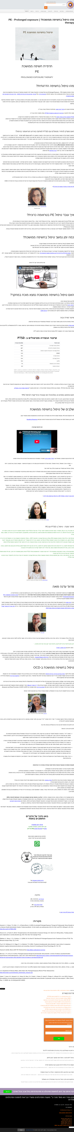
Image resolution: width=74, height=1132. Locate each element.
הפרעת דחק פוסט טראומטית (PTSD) (54, 113)
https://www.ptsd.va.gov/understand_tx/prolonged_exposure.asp (16, 972)
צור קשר (7, 1091)
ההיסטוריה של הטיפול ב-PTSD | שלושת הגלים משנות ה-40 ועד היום (56, 1012)
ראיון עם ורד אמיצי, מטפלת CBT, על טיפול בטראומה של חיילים (59, 496)
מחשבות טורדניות (14, 675)
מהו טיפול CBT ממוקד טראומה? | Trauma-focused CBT (58, 1003)
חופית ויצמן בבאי (43, 206)
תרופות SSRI (44, 310)
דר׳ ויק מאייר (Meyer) (32, 685)
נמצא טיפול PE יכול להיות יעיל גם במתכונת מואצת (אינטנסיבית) (55, 253)
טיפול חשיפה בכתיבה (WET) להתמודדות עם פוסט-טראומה (58, 1001)
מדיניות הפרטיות (29, 1130)
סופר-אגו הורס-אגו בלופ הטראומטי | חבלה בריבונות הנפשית (57, 1072)
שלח (59, 1038)
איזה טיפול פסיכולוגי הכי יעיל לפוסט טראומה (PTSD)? (59, 996)
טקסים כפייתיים (41, 687)
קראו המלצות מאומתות (38, 880)
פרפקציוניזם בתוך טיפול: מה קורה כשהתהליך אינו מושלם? (58, 1079)
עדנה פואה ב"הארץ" (61, 647)
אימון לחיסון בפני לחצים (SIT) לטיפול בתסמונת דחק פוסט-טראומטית (56, 1005)
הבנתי (21, 1130)
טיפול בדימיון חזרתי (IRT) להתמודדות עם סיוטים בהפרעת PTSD (56, 1011)
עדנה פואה (68, 602)
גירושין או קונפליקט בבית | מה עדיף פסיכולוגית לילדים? (58, 1050)
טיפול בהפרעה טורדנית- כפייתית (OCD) (55, 673)
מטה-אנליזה (71, 325)
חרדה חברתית (12, 94)
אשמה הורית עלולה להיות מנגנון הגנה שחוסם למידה (59, 1065)
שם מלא (69, 1024)
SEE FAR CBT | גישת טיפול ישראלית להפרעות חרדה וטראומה (57, 1000)
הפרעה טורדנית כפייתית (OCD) (24, 94)
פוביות (34, 94)
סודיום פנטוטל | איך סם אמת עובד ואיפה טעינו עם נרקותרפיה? (57, 1007)
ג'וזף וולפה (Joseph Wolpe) (41, 657)
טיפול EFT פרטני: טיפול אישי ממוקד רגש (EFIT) (60, 1057)
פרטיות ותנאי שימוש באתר (65, 1112)
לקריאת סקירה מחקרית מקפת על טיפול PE (63, 186)
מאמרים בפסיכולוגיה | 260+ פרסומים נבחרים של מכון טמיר (56, 990)
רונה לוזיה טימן (44, 580)
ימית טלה (45, 713)
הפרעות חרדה (42, 94)
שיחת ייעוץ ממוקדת (37, 824)
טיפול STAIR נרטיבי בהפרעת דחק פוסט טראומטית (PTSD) (58, 1009)
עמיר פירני (42, 632)
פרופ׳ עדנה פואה (60, 109)
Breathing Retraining (32, 419)
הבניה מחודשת (53, 150)
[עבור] (45, 7)
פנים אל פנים (38, 828)
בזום (45, 828)
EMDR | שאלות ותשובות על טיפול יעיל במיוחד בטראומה (58, 998)
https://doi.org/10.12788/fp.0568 (8, 929)
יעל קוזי (47, 519)
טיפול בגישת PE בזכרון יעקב (67, 912)
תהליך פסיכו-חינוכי (49, 458)
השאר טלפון (69, 1030)
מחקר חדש (70, 305)
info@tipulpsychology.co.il (66, 1110)
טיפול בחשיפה (48, 780)
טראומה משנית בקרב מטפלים (21, 388)
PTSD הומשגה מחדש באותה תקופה (65, 117)
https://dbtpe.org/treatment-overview (36, 950)
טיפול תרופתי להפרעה (15, 801)
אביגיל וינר (41, 899)
